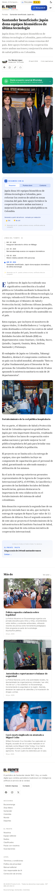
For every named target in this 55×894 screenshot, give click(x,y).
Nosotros (7, 833)
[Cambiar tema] (51, 2)
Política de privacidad (12, 864)
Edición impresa (12, 786)
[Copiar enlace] (15, 67)
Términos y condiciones (13, 861)
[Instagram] (12, 792)
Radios (6, 839)
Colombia (7, 814)
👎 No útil (17, 220)
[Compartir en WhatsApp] (9, 67)
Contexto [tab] (43, 185)
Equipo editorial (10, 836)
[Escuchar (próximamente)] (20, 67)
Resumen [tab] (12, 185)
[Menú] (50, 7)
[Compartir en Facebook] (4, 67)
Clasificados (9, 842)
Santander (8, 811)
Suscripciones (9, 849)
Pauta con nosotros (11, 846)
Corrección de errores (13, 874)
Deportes (7, 821)
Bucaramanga (9, 804)
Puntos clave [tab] (27, 185)
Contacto (26, 786)
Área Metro (8, 808)
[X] (18, 792)
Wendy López (17, 60)
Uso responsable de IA (13, 870)
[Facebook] (6, 792)
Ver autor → (47, 575)
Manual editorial (10, 867)
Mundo (6, 817)
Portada (5, 14)
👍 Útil (8, 220)
